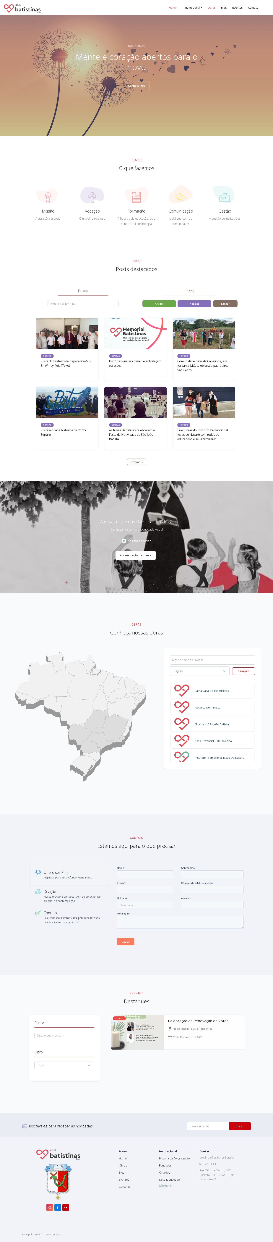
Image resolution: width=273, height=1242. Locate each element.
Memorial (166, 1185)
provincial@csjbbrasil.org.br (216, 1157)
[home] (22, 7)
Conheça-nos (136, 85)
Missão (48, 211)
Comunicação (180, 211)
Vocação (92, 211)
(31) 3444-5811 (209, 1163)
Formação (136, 211)
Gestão (224, 211)
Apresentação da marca (135, 555)
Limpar (243, 671)
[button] (193, 7)
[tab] (70, 875)
